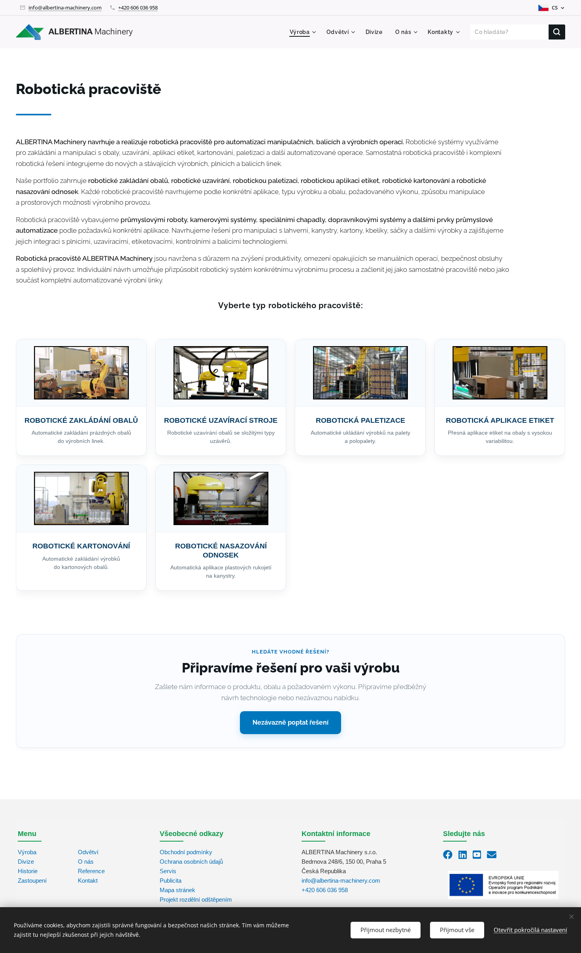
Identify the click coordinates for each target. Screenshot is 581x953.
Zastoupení (32, 880)
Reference (91, 871)
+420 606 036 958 (138, 7)
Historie (28, 871)
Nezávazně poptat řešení (290, 722)
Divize (26, 861)
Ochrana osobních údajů (191, 861)
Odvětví (88, 852)
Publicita (170, 880)
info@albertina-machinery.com (65, 7)
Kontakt (88, 880)
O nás (86, 861)
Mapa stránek (177, 890)
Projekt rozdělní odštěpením (196, 899)
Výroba (27, 852)
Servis (168, 871)
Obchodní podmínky (186, 852)
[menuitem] (304, 32)
